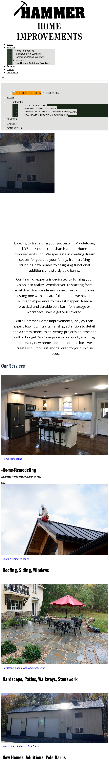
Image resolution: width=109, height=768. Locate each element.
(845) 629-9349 (49, 476)
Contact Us (12, 72)
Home (10, 44)
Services (11, 47)
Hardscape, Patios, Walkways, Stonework (50, 112)
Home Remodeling (35, 105)
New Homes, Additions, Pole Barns (33, 63)
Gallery (10, 69)
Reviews (11, 66)
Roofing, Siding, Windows (40, 109)
